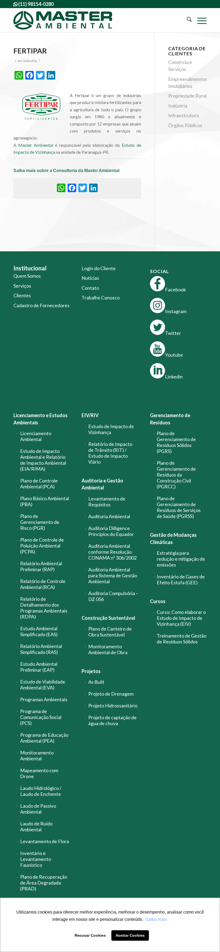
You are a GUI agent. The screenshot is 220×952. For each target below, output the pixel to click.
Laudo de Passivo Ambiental (38, 809)
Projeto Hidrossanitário (112, 705)
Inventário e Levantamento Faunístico (35, 859)
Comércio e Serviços (180, 65)
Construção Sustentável (108, 618)
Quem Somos (27, 276)
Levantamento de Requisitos (106, 501)
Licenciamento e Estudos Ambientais (40, 418)
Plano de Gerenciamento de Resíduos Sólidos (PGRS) (176, 442)
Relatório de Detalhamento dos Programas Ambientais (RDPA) (43, 608)
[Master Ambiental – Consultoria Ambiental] (62, 20)
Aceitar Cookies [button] (130, 935)
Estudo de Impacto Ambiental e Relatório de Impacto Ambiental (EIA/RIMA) (43, 460)
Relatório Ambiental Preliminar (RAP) (41, 566)
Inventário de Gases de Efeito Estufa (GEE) (181, 579)
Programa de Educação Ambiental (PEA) (44, 738)
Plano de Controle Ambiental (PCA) (39, 483)
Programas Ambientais (43, 699)
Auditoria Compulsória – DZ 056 (113, 596)
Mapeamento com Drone (39, 773)
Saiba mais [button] (156, 919)
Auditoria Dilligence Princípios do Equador (111, 531)
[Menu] (199, 20)
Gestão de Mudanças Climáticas (173, 538)
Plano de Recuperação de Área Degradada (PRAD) (43, 883)
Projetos (91, 671)
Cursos (158, 601)
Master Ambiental (35, 145)
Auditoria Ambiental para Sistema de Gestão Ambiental (112, 575)
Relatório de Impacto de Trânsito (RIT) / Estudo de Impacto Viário (110, 453)
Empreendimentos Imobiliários (187, 82)
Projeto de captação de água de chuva (112, 720)
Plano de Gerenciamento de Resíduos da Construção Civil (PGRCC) (176, 474)
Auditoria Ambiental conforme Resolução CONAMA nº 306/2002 (112, 552)
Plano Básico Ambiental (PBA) (44, 501)
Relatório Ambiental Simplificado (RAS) (41, 649)
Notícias (90, 278)
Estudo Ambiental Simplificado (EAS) (39, 631)
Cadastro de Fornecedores (41, 305)
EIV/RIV (90, 415)
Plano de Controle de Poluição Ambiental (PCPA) (42, 545)
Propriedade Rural (187, 96)
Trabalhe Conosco (101, 297)
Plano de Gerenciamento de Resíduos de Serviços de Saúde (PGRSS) (179, 507)
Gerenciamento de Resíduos (170, 418)
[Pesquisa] (186, 20)
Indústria (30, 61)
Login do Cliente (99, 268)
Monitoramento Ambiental (37, 755)
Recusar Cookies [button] (90, 935)
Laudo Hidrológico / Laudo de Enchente (40, 791)
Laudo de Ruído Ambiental (36, 826)
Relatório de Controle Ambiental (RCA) (42, 584)
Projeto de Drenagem (111, 694)
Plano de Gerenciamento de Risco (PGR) (39, 522)
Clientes (22, 295)
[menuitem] (186, 20)
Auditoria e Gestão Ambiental (102, 484)
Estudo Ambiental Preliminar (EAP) (38, 667)
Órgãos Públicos (185, 125)
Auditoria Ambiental (109, 516)
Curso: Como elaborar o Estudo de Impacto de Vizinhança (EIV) (181, 618)
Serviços (22, 286)
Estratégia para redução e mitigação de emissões (181, 559)
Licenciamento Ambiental (35, 436)
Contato (90, 288)
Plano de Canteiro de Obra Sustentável (110, 632)
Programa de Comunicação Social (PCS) (40, 717)
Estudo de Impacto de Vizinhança (111, 429)
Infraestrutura (183, 115)
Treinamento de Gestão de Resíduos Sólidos (181, 639)
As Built (96, 682)
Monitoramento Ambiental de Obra (107, 649)
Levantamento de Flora (44, 841)
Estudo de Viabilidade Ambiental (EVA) (42, 684)
